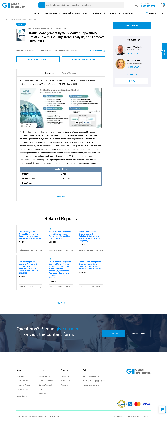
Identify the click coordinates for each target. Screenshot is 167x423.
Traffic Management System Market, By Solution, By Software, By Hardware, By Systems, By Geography (90, 236)
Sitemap (145, 416)
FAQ (85, 13)
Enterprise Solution (98, 13)
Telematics (21, 24)
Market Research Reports (18, 19)
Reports (37, 13)
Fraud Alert (128, 13)
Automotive (32, 19)
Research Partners (71, 13)
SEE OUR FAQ (132, 75)
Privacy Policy (118, 416)
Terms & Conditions (133, 416)
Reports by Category (24, 381)
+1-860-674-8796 (134, 67)
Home (7, 19)
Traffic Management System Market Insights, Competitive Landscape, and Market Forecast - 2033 (30, 235)
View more (60, 303)
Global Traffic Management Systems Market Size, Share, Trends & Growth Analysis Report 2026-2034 (90, 265)
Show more (60, 196)
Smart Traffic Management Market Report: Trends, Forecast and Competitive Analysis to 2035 (60, 235)
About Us (42, 394)
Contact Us (115, 13)
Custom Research (52, 13)
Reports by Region (23, 385)
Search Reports (22, 377)
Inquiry (132, 81)
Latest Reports (22, 396)
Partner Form (66, 381)
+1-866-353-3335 (147, 6)
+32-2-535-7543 (133, 54)
